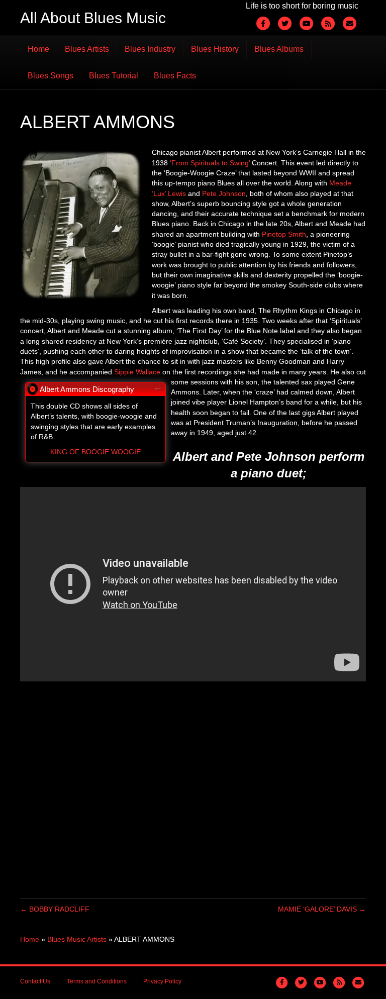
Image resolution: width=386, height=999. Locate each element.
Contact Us (35, 981)
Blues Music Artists (77, 939)
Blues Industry (150, 49)
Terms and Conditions (97, 981)
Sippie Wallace (137, 372)
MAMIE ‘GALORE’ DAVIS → (322, 909)
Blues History (215, 49)
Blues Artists (87, 49)
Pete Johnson (224, 193)
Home (38, 49)
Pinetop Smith (284, 234)
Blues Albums (279, 49)
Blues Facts (175, 75)
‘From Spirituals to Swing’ (210, 163)
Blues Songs (50, 75)
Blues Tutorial (113, 75)
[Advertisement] (193, 789)
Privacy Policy (162, 981)
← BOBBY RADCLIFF (54, 909)
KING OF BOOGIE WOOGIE (95, 452)
